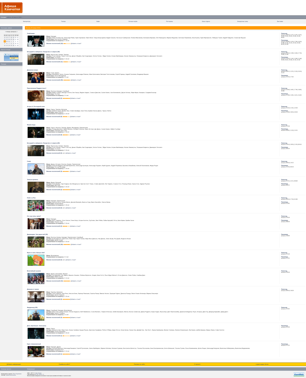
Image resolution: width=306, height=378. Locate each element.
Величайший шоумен (34, 271)
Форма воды (31, 124)
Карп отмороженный (34, 344)
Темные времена (32, 179)
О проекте (197, 364)
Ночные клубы (132, 21)
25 (11, 39)
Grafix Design (38, 373)
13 (7, 45)
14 (9, 45)
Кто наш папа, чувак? (34, 216)
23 (7, 39)
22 (4, 39)
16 (7, 37)
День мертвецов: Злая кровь (36, 325)
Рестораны (169, 21)
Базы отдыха (206, 21)
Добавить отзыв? (76, 43)
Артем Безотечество (11, 375)
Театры (63, 21)
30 (7, 41)
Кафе (98, 21)
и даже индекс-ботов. (262, 364)
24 (9, 39)
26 (13, 39)
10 (15, 43)
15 (4, 37)
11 (17, 43)
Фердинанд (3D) (32, 307)
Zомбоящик (31, 33)
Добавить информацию (14, 364)
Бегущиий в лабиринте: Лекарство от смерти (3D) (43, 51)
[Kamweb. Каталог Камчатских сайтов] (299, 375)
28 (17, 39)
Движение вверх (32, 70)
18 (11, 37)
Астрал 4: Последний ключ (36, 106)
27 (15, 39)
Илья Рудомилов (17, 373)
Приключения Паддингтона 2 (36, 88)
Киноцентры (26, 21)
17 (9, 37)
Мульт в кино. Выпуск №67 (36, 252)
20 (15, 37)
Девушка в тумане (33, 289)
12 (4, 45)
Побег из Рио (31, 198)
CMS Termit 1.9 (40, 374)
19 (13, 37)
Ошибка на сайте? (64, 364)
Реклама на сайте (139, 364)
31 (9, 41)
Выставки (280, 21)
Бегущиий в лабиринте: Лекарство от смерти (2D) (43, 143)
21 (17, 37)
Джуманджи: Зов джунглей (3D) (37, 234)
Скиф (29, 161)
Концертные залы (242, 21)
